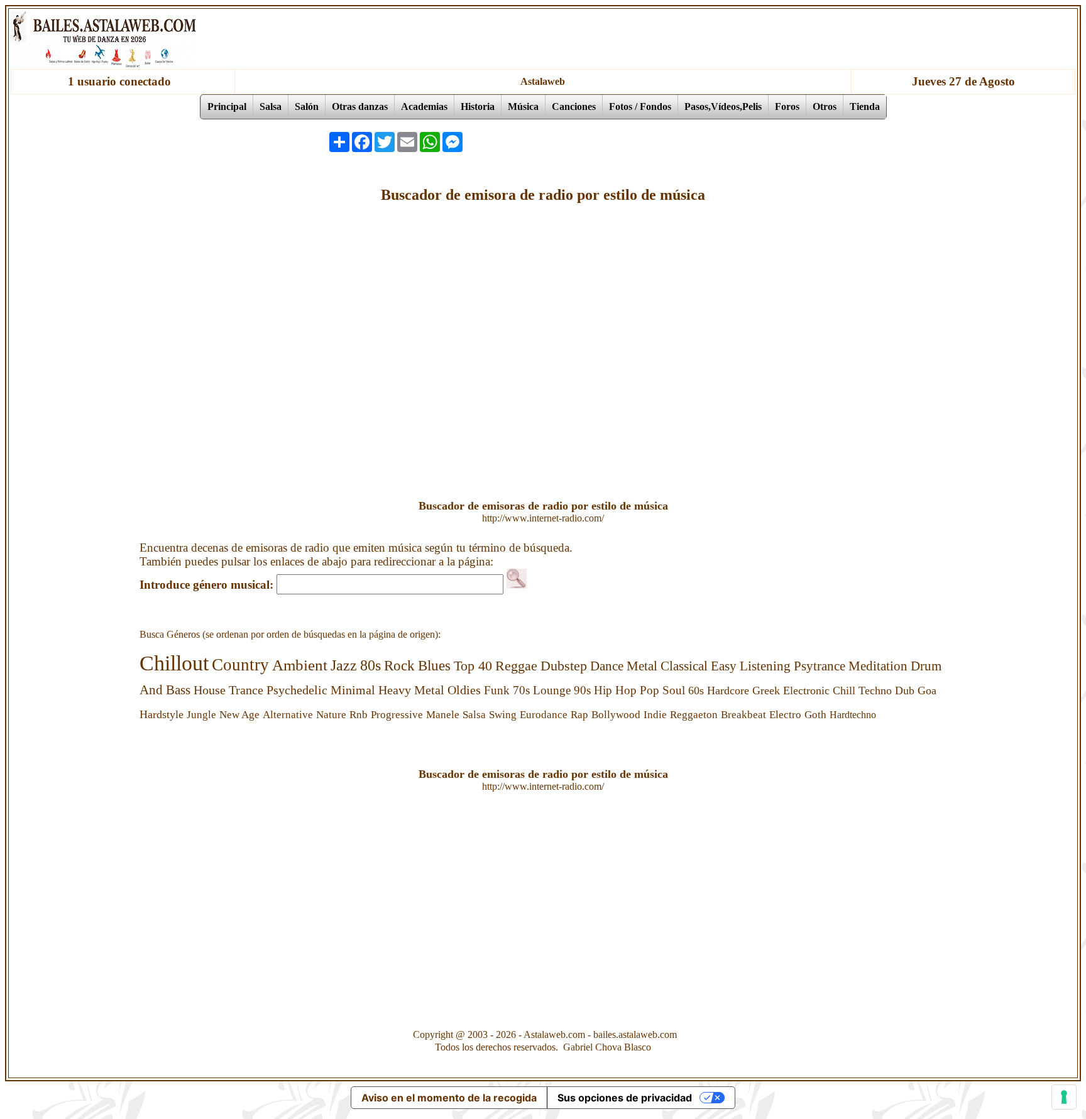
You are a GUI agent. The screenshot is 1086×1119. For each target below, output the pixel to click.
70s (521, 690)
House (210, 690)
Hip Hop (615, 690)
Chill (844, 690)
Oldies (464, 690)
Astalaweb (542, 81)
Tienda (865, 106)
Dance (606, 666)
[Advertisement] (711, 142)
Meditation (878, 666)
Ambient (299, 665)
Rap (579, 715)
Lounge (552, 690)
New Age (239, 715)
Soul (673, 690)
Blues (434, 666)
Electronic (806, 690)
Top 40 (473, 666)
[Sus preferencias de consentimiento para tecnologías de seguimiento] (1064, 1097)
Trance (246, 690)
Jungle (201, 715)
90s (582, 690)
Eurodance (544, 715)
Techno (875, 690)
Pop (649, 690)
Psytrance (819, 666)
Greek (766, 690)
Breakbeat (743, 715)
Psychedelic (296, 690)
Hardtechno (853, 715)
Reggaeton (694, 715)
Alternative (288, 715)
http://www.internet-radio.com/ (543, 518)
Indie (655, 715)
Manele (442, 715)
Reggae (516, 666)
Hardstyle (162, 714)
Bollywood (615, 715)
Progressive (397, 715)
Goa (927, 690)
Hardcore (728, 690)
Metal (642, 666)
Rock (399, 665)
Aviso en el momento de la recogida (449, 1097)
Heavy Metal (411, 690)
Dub (904, 690)
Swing (503, 715)
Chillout (174, 663)
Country (240, 664)
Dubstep (563, 666)
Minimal (353, 690)
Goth (815, 715)
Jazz (344, 665)
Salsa (474, 715)
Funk (497, 690)
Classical (684, 666)
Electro (785, 715)
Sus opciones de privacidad (624, 1097)
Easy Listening (751, 666)
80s (370, 665)
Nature (331, 715)
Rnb (358, 715)
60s (696, 690)
